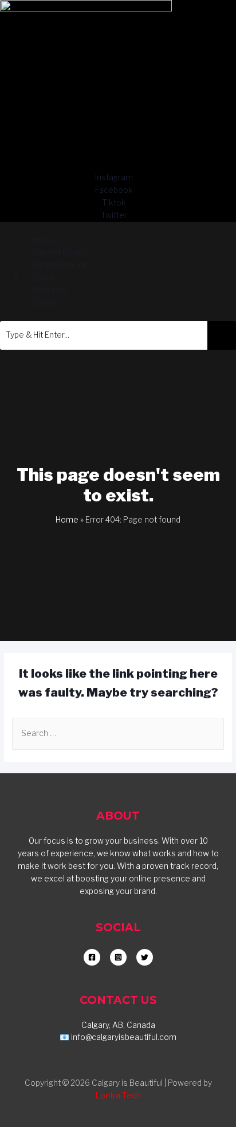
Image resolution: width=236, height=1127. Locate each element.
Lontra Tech (118, 1095)
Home (67, 519)
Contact (47, 302)
